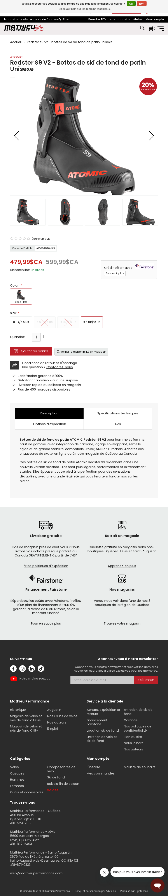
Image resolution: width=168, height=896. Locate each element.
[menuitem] (97, 19)
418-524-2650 (21, 823)
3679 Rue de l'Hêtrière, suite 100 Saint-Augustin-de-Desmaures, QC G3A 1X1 (44, 858)
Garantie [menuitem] (131, 720)
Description (49, 413)
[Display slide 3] (102, 212)
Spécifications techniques (117, 413)
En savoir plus (115, 273)
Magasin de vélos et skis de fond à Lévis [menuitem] (26, 718)
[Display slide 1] (27, 212)
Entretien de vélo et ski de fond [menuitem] (102, 739)
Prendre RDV (97, 19)
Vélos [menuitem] (14, 767)
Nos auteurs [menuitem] (56, 722)
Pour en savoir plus (46, 623)
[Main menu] (160, 28)
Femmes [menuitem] (17, 786)
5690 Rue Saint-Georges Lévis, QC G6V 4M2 (29, 838)
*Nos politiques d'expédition (46, 566)
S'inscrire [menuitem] (93, 767)
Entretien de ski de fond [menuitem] (138, 712)
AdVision (111, 891)
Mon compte (155, 19)
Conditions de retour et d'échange (49, 363)
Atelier (137, 19)
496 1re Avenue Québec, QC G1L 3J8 (25, 817)
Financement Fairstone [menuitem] (97, 722)
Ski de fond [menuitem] (56, 777)
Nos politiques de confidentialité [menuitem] (137, 728)
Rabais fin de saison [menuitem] (63, 784)
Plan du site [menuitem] (133, 737)
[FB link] (13, 668)
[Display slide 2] (65, 212)
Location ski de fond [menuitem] (103, 730)
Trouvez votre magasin (122, 623)
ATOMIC (16, 57)
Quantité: (17, 337)
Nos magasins (120, 19)
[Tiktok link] (41, 668)
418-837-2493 (21, 844)
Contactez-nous (59, 367)
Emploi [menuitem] (52, 728)
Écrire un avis (41, 239)
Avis (118, 424)
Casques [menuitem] (17, 773)
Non (141, 3)
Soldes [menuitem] (52, 790)
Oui (131, 3)
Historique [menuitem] (18, 710)
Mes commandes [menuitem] (101, 773)
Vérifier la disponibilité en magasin (83, 352)
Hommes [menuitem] (17, 779)
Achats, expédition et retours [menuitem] (103, 712)
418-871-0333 (20, 865)
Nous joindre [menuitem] (134, 743)
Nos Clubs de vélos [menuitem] (62, 716)
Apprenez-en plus (122, 566)
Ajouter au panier (34, 351)
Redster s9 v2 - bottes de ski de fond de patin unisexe (69, 42)
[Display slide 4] (140, 212)
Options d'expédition (49, 424)
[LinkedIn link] (31, 668)
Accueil (15, 42)
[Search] (142, 30)
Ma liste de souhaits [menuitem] (140, 767)
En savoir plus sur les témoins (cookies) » (85, 9)
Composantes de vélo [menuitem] (61, 769)
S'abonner (146, 680)
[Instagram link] (22, 668)
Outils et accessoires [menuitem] (26, 792)
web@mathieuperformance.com (36, 873)
